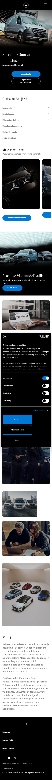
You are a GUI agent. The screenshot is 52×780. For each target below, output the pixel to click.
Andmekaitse (7, 768)
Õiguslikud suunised (10, 763)
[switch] (45, 386)
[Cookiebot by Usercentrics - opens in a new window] (38, 336)
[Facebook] (3, 757)
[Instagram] (14, 757)
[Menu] (45, 5)
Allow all (17, 419)
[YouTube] (9, 757)
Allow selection (17, 430)
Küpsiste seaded (28, 763)
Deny (17, 440)
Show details (39, 411)
